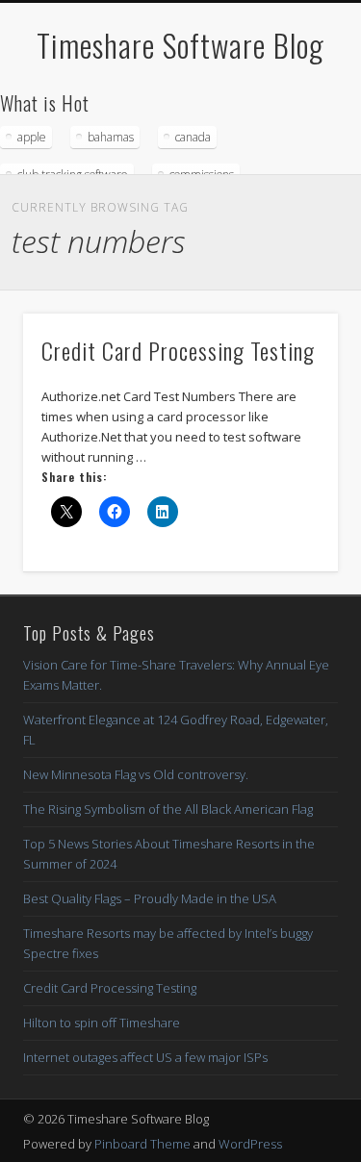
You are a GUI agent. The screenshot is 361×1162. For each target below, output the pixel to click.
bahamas (111, 137)
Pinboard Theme (142, 1143)
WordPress (250, 1143)
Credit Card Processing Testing (178, 350)
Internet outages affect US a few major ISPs (145, 1057)
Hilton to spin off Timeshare (101, 1022)
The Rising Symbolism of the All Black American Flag (168, 809)
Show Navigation (291, 172)
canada (193, 137)
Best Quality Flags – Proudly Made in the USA (149, 898)
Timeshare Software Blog (180, 44)
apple (31, 137)
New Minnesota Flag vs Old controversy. (135, 774)
